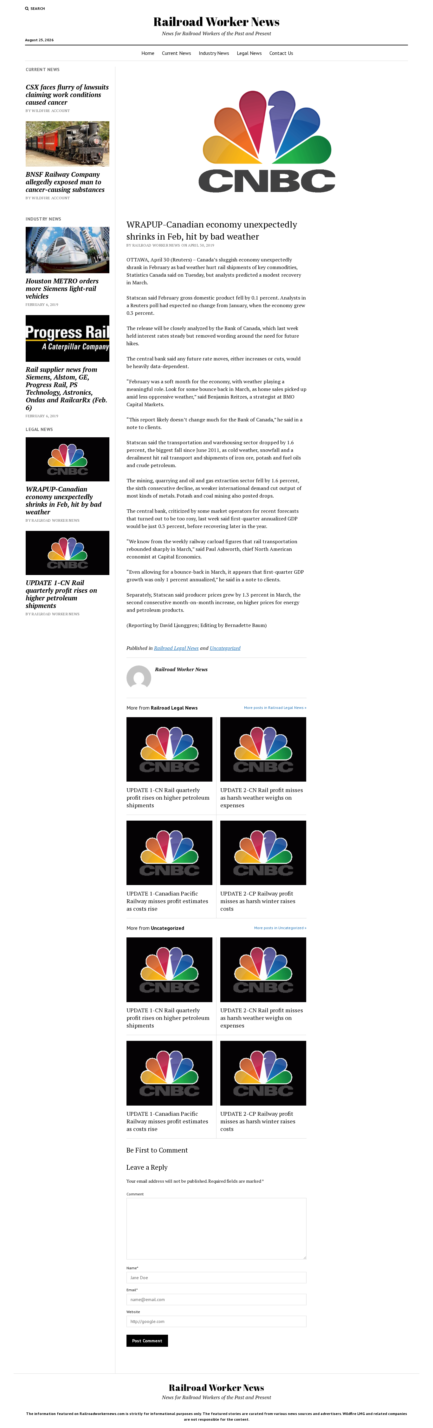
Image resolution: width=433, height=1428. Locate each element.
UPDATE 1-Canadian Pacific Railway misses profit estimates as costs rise (167, 900)
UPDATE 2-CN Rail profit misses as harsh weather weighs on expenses (261, 797)
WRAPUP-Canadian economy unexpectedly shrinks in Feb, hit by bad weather (63, 500)
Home (147, 53)
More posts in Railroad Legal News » (275, 707)
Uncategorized (225, 648)
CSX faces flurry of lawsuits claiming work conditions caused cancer (67, 94)
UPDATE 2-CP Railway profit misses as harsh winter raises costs (257, 900)
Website (133, 1311)
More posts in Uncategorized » (280, 927)
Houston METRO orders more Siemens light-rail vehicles (62, 288)
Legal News (249, 53)
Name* (132, 1268)
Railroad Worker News (216, 21)
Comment (135, 1194)
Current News (176, 53)
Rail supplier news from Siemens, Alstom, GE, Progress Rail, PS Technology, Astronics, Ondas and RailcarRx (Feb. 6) (66, 388)
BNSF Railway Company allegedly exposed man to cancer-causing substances (65, 181)
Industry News (214, 53)
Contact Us (281, 53)
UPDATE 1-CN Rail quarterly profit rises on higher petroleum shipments (61, 594)
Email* (132, 1289)
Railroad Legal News (176, 648)
